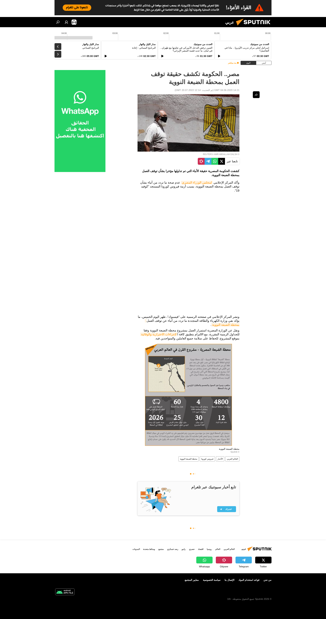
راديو (184, 549)
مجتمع (161, 549)
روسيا (209, 549)
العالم (217, 549)
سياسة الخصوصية (212, 580)
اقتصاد (200, 549)
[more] (256, 94)
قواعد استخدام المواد (249, 580)
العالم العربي (232, 459)
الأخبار (220, 459)
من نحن (267, 580)
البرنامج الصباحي (90, 47)
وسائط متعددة (149, 549)
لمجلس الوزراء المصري (197, 182)
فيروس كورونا (207, 459)
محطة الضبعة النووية (188, 459)
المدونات (136, 549)
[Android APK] (64, 592)
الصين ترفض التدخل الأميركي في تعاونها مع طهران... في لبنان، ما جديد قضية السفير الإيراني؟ (186, 49)
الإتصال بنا (229, 580)
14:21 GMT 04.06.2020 (226, 90)
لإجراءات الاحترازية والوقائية (158, 334)
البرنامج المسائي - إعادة (144, 47)
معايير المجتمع (192, 580)
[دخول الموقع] (66, 22)
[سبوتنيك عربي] (254, 26)
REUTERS (208, 154)
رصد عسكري (172, 549)
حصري (192, 549)
